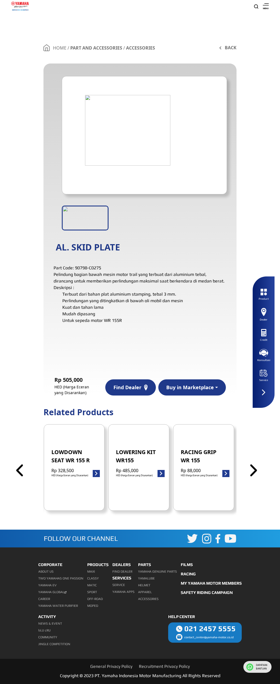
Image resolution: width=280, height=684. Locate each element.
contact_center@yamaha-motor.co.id (209, 637)
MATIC (92, 585)
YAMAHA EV (47, 585)
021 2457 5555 (210, 628)
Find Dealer (127, 387)
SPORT (92, 592)
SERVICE (118, 585)
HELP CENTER (181, 616)
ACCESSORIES (140, 48)
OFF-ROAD (95, 599)
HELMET (144, 585)
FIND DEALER (122, 571)
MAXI (91, 571)
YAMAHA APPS (123, 592)
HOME (59, 48)
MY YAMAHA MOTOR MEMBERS (211, 583)
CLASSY (93, 578)
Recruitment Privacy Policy (164, 666)
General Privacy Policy (111, 666)
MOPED (92, 606)
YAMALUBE (146, 578)
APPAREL (145, 592)
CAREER (44, 599)
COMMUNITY (47, 637)
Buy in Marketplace (190, 387)
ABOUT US (46, 571)
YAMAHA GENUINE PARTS (157, 571)
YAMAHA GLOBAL (51, 592)
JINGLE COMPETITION (54, 644)
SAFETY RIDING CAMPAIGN (207, 592)
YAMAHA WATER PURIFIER (58, 606)
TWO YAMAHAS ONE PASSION (60, 578)
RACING (188, 574)
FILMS (187, 564)
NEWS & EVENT (50, 623)
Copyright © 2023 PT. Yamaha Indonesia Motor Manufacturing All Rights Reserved (140, 675)
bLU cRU (44, 630)
